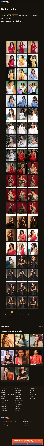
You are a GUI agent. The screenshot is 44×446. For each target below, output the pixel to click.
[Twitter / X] (5, 425)
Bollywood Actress (4, 439)
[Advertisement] (22, 32)
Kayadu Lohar (32, 390)
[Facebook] (2, 425)
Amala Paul (3, 396)
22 (28, 314)
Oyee (2, 15)
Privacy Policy (25, 436)
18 (18, 314)
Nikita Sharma (17, 402)
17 (15, 314)
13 (5, 314)
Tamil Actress (3, 430)
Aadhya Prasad (3, 408)
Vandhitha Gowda (33, 394)
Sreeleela (31, 396)
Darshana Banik (18, 390)
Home (2, 5)
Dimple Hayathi (3, 390)
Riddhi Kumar (17, 392)
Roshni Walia (17, 408)
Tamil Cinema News (26, 430)
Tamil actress (15, 13)
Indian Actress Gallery (27, 421)
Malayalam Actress (4, 436)
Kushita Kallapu (18, 398)
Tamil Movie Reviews (26, 425)
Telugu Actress (6, 5)
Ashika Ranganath (33, 398)
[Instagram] (7, 425)
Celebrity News (25, 432)
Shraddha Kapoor (18, 404)
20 (23, 314)
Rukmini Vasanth (33, 392)
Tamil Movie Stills (26, 423)
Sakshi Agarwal (3, 404)
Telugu (9, 13)
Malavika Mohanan (4, 410)
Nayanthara (3, 398)
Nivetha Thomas (4, 406)
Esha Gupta (17, 410)
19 (20, 314)
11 (37, 312)
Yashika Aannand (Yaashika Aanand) (7, 394)
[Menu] (39, 2)
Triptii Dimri (17, 406)
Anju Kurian (3, 402)
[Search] (42, 2)
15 (10, 314)
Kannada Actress (4, 434)
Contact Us (25, 434)
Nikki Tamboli (3, 392)
